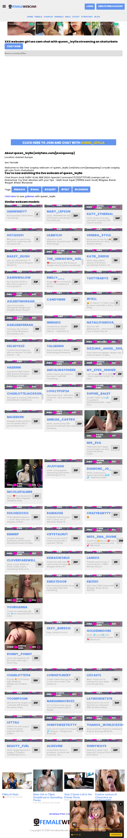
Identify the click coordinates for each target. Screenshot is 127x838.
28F (39, 305)
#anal (34, 189)
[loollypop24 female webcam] (63, 385)
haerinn (14, 367)
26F (76, 349)
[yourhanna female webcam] (24, 589)
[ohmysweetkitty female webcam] (63, 718)
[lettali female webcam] (24, 716)
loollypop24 (58, 391)
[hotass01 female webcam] (24, 229)
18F (76, 239)
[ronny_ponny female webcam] (24, 635)
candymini (56, 299)
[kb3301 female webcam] (103, 576)
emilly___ (55, 277)
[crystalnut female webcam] (63, 528)
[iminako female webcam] (63, 316)
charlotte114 (19, 675)
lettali (13, 722)
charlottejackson (24, 393)
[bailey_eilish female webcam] (24, 250)
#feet (65, 189)
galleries (29, 196)
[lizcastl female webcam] (103, 669)
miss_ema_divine (101, 537)
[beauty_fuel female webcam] (24, 740)
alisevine (55, 746)
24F (117, 218)
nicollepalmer (19, 492)
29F (115, 279)
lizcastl (94, 675)
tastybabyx (97, 278)
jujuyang (55, 466)
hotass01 (15, 235)
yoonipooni (17, 698)
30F (117, 702)
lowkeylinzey (59, 675)
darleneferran (20, 325)
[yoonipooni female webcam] (24, 693)
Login (89, 6)
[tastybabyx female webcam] (103, 272)
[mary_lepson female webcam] (63, 206)
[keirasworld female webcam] (63, 552)
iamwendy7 (17, 211)
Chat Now (14, 46)
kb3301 (92, 581)
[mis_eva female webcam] (103, 424)
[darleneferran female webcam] (24, 318)
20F (75, 215)
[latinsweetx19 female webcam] (103, 693)
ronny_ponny (19, 654)
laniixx (93, 558)
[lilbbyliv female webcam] (63, 229)
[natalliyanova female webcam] (103, 316)
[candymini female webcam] (63, 293)
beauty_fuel (18, 746)
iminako (54, 322)
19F (116, 260)
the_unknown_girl (64, 259)
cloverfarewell (21, 560)
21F (76, 281)
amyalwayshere (61, 370)
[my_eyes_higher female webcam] (103, 363)
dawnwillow (19, 277)
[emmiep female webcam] (24, 528)
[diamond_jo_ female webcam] (103, 462)
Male (67, 16)
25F (76, 300)
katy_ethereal (100, 214)
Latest (76, 16)
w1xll (92, 299)
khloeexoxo (17, 513)
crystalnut (57, 534)
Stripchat (87, 16)
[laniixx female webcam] (103, 552)
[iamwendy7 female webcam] (24, 206)
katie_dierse (98, 256)
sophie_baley (98, 393)
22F (116, 399)
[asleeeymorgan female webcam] (24, 294)
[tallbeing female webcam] (63, 340)
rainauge (55, 513)
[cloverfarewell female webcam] (24, 553)
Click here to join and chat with (63, 142)
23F (115, 239)
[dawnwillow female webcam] (24, 272)
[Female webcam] (23, 6)
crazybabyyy (99, 513)
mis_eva (94, 443)
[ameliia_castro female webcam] (63, 413)
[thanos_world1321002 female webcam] (103, 718)
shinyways (96, 746)
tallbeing (55, 346)
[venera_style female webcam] (103, 229)
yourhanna (17, 607)
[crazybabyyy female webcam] (103, 507)
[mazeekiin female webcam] (24, 411)
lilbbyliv (54, 235)
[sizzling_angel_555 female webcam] (103, 342)
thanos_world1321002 (107, 725)
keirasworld (58, 558)
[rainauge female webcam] (63, 507)
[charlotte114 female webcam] (24, 669)
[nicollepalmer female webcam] (24, 473)
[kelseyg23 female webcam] (24, 340)
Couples (48, 16)
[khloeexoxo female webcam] (24, 507)
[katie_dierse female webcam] (103, 250)
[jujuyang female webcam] (63, 460)
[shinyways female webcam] (103, 740)
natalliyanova (100, 322)
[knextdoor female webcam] (63, 576)
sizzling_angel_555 (104, 348)
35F (121, 540)
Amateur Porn (57, 813)
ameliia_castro (61, 419)
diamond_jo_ (99, 469)
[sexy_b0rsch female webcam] (63, 622)
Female (38, 16)
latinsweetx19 (99, 698)
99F (75, 538)
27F (37, 496)
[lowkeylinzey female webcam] (63, 669)
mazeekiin (15, 417)
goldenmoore (99, 631)
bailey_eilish (18, 256)
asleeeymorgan (21, 301)
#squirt (50, 189)
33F (118, 326)
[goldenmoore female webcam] (103, 624)
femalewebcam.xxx (61, 830)
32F (36, 281)
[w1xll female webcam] (103, 293)
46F (115, 448)
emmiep (13, 534)
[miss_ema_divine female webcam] (103, 530)
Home (30, 16)
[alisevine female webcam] (63, 740)
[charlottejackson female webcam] (24, 387)
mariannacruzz (60, 701)
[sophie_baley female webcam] (103, 387)
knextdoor (57, 581)
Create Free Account (110, 6)
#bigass (19, 189)
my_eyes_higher (101, 370)
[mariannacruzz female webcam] (63, 694)
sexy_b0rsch (58, 628)
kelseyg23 (15, 346)
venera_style (99, 235)
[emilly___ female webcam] (63, 272)
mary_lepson (58, 211)
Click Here (10, 196)
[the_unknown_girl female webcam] (63, 252)
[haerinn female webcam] (24, 361)
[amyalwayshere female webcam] (63, 363)
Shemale (59, 16)
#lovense (81, 189)
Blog (97, 16)
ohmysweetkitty (62, 725)
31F (36, 658)
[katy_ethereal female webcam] (103, 207)
